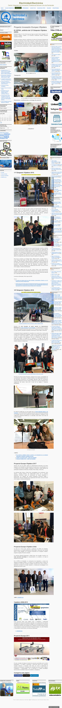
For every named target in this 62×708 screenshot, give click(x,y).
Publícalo (27, 675)
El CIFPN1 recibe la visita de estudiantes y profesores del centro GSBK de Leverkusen (56, 77)
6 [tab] (33, 73)
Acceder (2, 172)
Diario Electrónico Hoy (55, 158)
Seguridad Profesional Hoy (54, 236)
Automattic (27, 699)
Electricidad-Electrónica (31, 2)
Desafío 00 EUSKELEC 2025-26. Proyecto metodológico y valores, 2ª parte (57, 82)
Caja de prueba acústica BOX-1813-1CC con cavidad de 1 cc (57, 173)
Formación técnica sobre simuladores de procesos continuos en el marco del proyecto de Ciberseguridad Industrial (6, 97)
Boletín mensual (54, 274)
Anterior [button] (15, 62)
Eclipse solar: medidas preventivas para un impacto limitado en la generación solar (57, 277)
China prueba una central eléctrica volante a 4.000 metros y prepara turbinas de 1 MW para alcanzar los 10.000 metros (57, 296)
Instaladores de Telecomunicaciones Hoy (55, 199)
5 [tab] (32, 73)
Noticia (6, 137)
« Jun (1, 122)
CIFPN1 (53, 44)
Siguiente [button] (46, 62)
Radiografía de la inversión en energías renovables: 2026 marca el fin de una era (57, 302)
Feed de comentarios (4, 175)
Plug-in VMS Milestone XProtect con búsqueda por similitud (56, 257)
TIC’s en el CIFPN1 (5, 157)
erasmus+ (7, 134)
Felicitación (6, 135)
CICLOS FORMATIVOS (9, 8)
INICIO (2, 8)
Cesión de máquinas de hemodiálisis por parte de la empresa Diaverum (6, 82)
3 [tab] (29, 73)
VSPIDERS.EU (20, 597)
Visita (6, 138)
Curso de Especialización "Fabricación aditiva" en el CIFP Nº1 (56, 74)
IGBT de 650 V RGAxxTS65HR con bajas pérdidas (56, 162)
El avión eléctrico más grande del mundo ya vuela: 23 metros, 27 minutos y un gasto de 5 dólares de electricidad (57, 347)
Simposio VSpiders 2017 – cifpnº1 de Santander (26, 458)
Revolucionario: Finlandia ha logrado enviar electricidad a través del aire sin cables (6, 76)
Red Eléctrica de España (55, 269)
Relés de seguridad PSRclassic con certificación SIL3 (56, 190)
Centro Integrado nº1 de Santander (28, 327)
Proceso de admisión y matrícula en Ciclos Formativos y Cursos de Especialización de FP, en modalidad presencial (56, 59)
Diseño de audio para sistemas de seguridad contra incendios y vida (57, 244)
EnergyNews (54, 292)
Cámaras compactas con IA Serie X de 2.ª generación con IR (57, 261)
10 (36, 125)
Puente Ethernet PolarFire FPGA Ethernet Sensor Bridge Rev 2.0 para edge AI (57, 185)
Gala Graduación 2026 (55, 54)
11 (37, 125)
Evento (2, 135)
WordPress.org (3, 177)
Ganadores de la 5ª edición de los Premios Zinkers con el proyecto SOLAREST (57, 65)
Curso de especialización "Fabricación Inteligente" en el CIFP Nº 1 (57, 70)
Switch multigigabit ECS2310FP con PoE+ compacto (56, 210)
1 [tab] (26, 73)
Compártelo (19, 675)
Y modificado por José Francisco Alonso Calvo (40, 699)
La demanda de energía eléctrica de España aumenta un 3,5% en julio (57, 288)
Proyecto (2, 138)
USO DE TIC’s (33, 8)
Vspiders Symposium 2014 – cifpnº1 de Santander (26, 457)
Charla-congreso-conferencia (4, 132)
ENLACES (49, 8)
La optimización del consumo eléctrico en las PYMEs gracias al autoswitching (57, 341)
